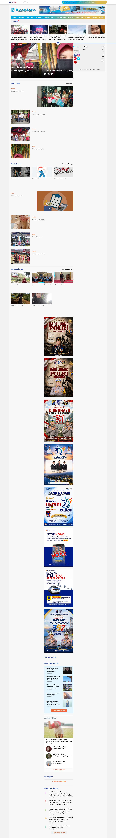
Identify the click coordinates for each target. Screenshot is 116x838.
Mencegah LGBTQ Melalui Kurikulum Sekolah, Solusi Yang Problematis (53, 702)
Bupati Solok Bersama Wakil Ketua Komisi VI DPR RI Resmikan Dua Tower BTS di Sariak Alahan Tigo (39, 70)
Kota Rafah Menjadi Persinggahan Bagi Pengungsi (62, 754)
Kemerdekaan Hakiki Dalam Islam (53, 693)
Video (16, 21)
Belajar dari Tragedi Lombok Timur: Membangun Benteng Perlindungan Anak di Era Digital (59, 741)
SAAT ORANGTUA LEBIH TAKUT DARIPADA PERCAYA (96, 36)
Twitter (79, 61)
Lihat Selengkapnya (67, 164)
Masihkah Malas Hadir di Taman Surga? (60, 762)
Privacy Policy (103, 58)
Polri (32, 17)
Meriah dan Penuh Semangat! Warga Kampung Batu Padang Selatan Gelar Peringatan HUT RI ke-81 (19, 37)
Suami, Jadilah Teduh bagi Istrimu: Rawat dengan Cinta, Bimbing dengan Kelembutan (53, 686)
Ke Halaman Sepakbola (58, 781)
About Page (79, 62)
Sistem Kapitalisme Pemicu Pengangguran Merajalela (79, 2)
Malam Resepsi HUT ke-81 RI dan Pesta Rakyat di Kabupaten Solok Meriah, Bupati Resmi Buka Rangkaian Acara (38, 37)
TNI (28, 17)
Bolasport (48, 777)
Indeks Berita (68, 83)
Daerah (94, 17)
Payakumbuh (48, 17)
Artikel (84, 49)
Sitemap (103, 56)
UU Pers (103, 51)
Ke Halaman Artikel (58, 769)
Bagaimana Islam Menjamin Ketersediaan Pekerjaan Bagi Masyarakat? (52, 670)
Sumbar (39, 17)
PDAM (101, 17)
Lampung (79, 17)
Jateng (87, 17)
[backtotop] (58, 43)
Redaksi (103, 49)
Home (14, 2)
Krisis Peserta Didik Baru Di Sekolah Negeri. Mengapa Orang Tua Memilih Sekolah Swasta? (76, 37)
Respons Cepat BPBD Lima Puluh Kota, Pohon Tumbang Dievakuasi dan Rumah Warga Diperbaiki (57, 37)
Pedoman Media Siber (103, 54)
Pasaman (71, 17)
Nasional (21, 17)
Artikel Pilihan (50, 718)
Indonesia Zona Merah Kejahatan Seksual (59, 747)
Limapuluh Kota (60, 17)
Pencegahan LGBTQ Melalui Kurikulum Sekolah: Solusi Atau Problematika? (53, 678)
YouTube (76, 64)
